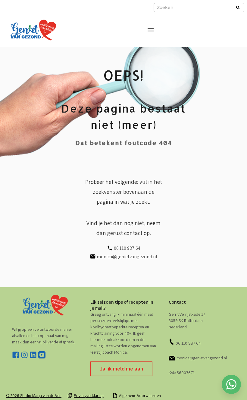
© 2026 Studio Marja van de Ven (33, 395)
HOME (123, 386)
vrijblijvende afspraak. (56, 342)
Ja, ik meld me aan (121, 368)
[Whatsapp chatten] (231, 384)
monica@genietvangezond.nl (202, 358)
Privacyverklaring (89, 395)
